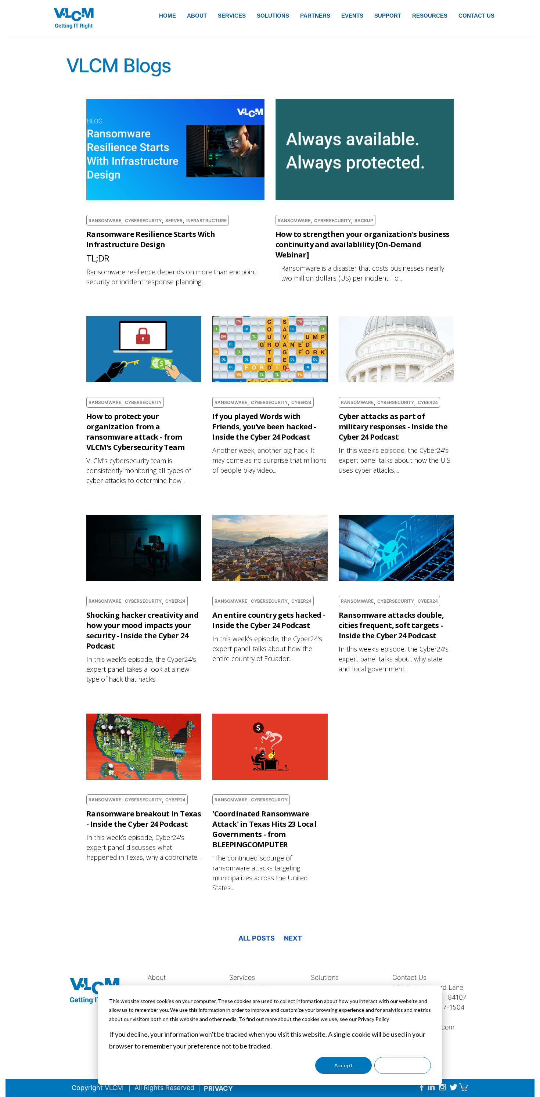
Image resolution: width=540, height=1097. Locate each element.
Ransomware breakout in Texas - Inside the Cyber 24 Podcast (143, 819)
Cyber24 (301, 402)
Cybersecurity (143, 220)
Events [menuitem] (352, 15)
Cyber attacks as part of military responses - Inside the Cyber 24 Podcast (393, 426)
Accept (343, 1065)
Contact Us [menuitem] (476, 15)
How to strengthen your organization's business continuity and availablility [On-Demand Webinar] (362, 244)
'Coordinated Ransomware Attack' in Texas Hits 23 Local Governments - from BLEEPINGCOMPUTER (264, 829)
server (174, 220)
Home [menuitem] (167, 15)
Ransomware (105, 220)
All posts (256, 938)
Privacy (218, 1088)
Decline (402, 1065)
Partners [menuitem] (315, 15)
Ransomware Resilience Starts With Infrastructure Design (150, 239)
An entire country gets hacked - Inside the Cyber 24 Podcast (268, 620)
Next (293, 938)
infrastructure (206, 220)
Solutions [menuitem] (273, 15)
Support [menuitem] (387, 15)
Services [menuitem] (232, 15)
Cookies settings (284, 1065)
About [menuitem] (197, 15)
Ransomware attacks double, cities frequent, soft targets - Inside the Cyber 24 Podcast (391, 625)
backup (363, 220)
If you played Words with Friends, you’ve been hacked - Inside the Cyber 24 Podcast (264, 426)
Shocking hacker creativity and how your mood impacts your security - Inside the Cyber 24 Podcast (142, 630)
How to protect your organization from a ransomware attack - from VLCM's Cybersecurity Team (135, 431)
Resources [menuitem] (429, 15)
